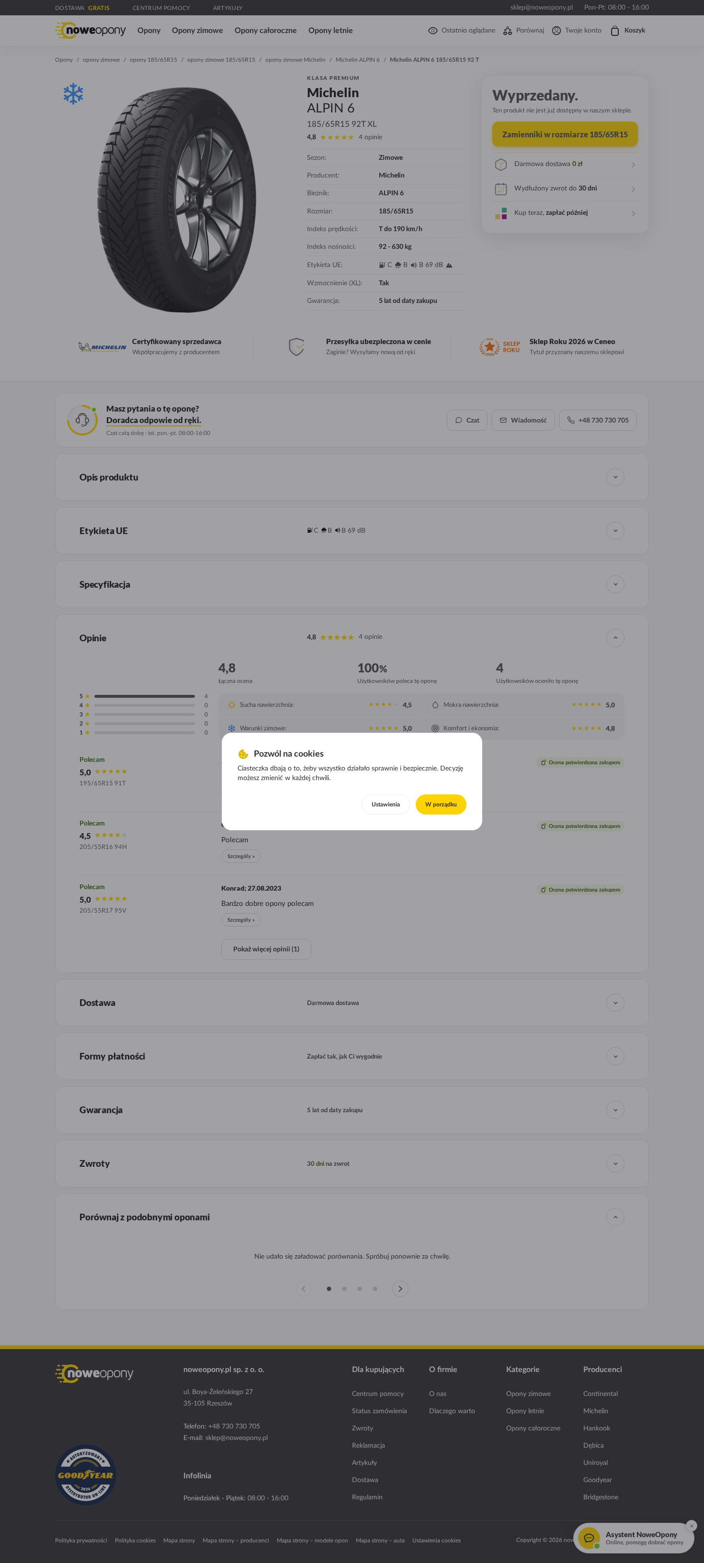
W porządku (441, 804)
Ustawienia (386, 804)
